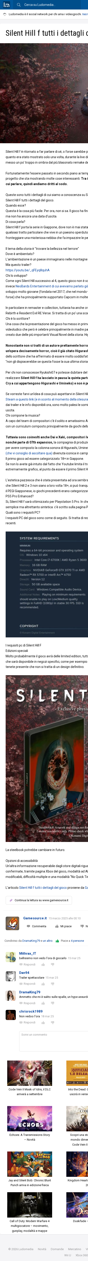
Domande (57, 1249)
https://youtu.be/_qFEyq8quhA (28, 270)
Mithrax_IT (27, 953)
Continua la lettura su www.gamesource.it (41, 900)
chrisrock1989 (31, 1011)
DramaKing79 (31, 940)
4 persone (77, 940)
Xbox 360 (82, 1255)
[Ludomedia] (6, 5)
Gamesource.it (35, 918)
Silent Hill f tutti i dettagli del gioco (43, 887)
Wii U (67, 1255)
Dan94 (24, 973)
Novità (42, 1249)
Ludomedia (26, 1249)
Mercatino (74, 1249)
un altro (48, 940)
